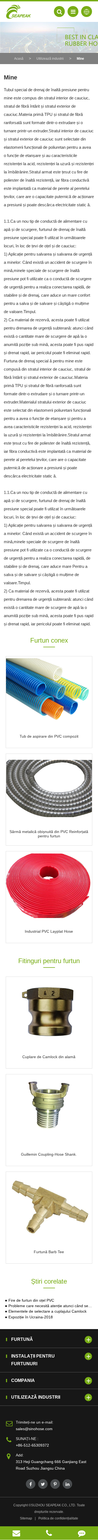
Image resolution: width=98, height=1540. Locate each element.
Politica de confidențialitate (58, 1518)
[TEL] (49, 1533)
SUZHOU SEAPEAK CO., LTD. (53, 1505)
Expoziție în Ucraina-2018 (30, 1317)
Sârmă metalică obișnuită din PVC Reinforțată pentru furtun (49, 833)
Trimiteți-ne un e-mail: (34, 1422)
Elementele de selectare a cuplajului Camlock (47, 1311)
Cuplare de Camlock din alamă (48, 1057)
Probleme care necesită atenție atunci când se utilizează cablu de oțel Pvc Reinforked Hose (50, 1306)
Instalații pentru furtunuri (33, 1360)
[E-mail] (16, 1533)
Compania (23, 1380)
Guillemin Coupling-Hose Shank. (49, 1154)
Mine (80, 59)
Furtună (22, 1339)
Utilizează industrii (50, 59)
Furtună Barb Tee (49, 1252)
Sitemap (26, 1518)
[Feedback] (81, 1533)
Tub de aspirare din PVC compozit (49, 736)
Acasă (18, 59)
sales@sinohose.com (34, 1429)
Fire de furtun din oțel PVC (31, 1300)
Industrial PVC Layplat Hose (49, 931)
